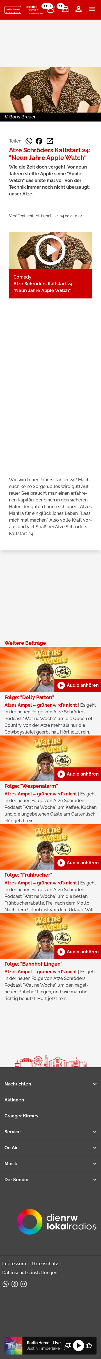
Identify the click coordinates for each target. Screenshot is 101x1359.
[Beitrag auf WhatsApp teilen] (29, 141)
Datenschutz (45, 1263)
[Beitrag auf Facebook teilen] (39, 141)
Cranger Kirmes (21, 1116)
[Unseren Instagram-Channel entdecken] (23, 1284)
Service (12, 1131)
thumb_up (88, 1345)
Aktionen (14, 1100)
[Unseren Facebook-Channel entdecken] (14, 1284)
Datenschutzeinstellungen (29, 1272)
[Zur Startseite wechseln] (12, 10)
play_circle (78, 1345)
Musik (10, 1163)
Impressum (14, 1263)
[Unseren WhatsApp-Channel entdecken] (5, 1284)
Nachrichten (17, 1084)
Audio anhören (78, 685)
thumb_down (68, 1345)
